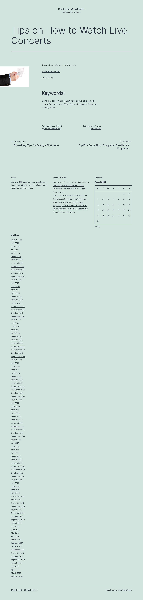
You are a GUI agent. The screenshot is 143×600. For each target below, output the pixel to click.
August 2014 (16, 523)
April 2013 (15, 570)
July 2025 (15, 283)
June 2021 (15, 446)
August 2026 (16, 240)
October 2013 (16, 556)
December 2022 (17, 386)
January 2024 (17, 343)
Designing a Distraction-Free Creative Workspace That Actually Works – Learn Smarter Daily (69, 189)
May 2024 (15, 330)
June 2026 (15, 246)
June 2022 (15, 406)
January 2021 (16, 463)
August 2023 (16, 360)
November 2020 (18, 470)
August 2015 (16, 510)
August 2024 (16, 320)
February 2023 (17, 380)
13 (113, 205)
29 (124, 216)
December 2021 (17, 426)
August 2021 (16, 440)
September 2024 (18, 316)
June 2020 (15, 486)
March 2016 (16, 500)
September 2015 (18, 506)
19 (108, 210)
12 (108, 205)
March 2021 (16, 456)
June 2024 (15, 326)
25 (103, 216)
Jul (98, 226)
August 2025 (16, 280)
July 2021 (15, 443)
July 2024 (15, 323)
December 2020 (17, 466)
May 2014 (15, 533)
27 (113, 216)
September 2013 (18, 560)
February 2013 (17, 576)
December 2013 (17, 550)
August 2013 (16, 563)
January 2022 (17, 423)
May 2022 (15, 410)
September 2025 (18, 276)
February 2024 (17, 340)
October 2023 (17, 353)
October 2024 (17, 313)
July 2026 (15, 243)
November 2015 (17, 503)
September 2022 (18, 396)
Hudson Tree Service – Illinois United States (71, 182)
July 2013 (15, 566)
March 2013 (16, 573)
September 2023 (18, 356)
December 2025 (17, 266)
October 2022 (17, 393)
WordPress (126, 590)
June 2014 (15, 530)
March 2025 (16, 296)
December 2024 (18, 306)
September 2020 (18, 476)
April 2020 (15, 493)
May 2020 (15, 490)
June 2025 (15, 286)
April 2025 (15, 293)
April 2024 (15, 333)
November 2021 (17, 430)
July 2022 (15, 403)
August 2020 (16, 480)
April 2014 (15, 536)
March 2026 (16, 256)
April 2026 (15, 253)
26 (108, 216)
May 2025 (15, 290)
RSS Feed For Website (71, 9)
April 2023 (15, 373)
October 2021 (16, 433)
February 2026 (17, 260)
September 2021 (18, 436)
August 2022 (16, 400)
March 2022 (16, 416)
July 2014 (15, 526)
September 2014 (18, 520)
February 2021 (17, 460)
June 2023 (15, 366)
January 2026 (17, 263)
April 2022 (15, 413)
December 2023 (17, 346)
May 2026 (15, 250)
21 (119, 210)
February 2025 (17, 300)
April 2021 (15, 453)
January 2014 (16, 546)
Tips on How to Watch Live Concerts (59, 65)
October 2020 (17, 473)
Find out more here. (51, 71)
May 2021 (15, 450)
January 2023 (17, 383)
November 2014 (17, 513)
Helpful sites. (48, 78)
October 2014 (17, 516)
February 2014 (17, 543)
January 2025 (17, 303)
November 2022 (18, 390)
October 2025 (17, 273)
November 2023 (18, 350)
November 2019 (17, 496)
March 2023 (16, 376)
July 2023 (15, 363)
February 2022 (17, 420)
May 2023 (15, 370)
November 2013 (17, 553)
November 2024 (18, 310)
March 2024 (16, 336)
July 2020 (15, 483)
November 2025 (18, 270)
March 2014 (16, 540)
